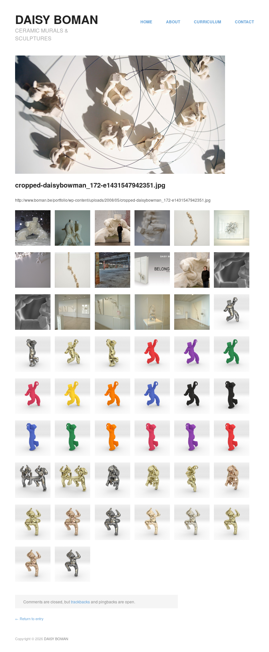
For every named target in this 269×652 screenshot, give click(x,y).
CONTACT (244, 22)
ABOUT (173, 22)
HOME (146, 22)
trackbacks (80, 601)
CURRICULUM (207, 22)
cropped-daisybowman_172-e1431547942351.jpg (90, 185)
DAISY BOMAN (56, 19)
